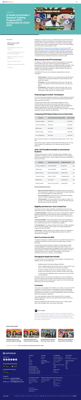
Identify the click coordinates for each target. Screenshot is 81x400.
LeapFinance (68, 357)
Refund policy (32, 391)
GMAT (67, 368)
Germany (31, 364)
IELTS (54, 371)
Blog (54, 363)
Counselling (55, 372)
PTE (66, 365)
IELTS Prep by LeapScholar (71, 358)
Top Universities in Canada (34, 370)
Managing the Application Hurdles (16, 64)
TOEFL (67, 363)
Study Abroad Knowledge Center (58, 365)
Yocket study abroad (45, 362)
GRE (66, 367)
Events (54, 367)
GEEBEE (42, 363)
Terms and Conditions (33, 389)
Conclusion (10, 67)
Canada (30, 360)
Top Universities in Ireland (34, 373)
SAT (66, 364)
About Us (43, 357)
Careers (42, 358)
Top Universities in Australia (34, 372)
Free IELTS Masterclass (58, 358)
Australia (30, 361)
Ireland (30, 363)
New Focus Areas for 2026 (14, 61)
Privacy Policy (32, 388)
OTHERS (74, 396)
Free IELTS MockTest (57, 357)
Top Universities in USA (34, 368)
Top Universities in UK (33, 369)
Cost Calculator (56, 361)
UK (29, 358)
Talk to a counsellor (57, 360)
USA (30, 357)
